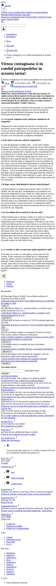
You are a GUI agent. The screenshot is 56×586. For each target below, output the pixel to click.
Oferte (15, 19)
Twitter (9, 284)
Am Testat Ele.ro (8, 438)
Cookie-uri (10, 524)
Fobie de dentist (17, 478)
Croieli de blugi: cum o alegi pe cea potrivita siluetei (22, 380)
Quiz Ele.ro (6, 430)
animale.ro (10, 553)
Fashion (29, 12)
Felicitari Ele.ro (7, 467)
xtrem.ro (9, 564)
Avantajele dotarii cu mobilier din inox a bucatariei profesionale (27, 349)
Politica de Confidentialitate (17, 528)
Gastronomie (15, 17)
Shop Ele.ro (6, 514)
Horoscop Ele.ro (8, 498)
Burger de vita (7, 502)
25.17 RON (6, 517)
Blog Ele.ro (6, 458)
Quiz (23, 17)
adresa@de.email (32, 370)
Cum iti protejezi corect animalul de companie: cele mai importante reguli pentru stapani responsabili (23, 360)
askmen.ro (10, 555)
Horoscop (5, 17)
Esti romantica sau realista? (12, 426)
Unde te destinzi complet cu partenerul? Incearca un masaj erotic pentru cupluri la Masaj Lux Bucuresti (27, 338)
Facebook (10, 281)
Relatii (11, 15)
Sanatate (18, 15)
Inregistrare (10, 37)
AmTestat (41, 17)
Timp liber (26, 15)
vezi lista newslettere (9, 376)
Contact (9, 537)
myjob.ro (10, 569)
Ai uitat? (4, 463)
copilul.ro (10, 571)
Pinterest (9, 286)
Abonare (5, 373)
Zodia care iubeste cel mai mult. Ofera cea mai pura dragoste (26, 494)
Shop (3, 19)
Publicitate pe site (13, 539)
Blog (35, 17)
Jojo (12, 472)
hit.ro (8, 560)
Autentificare (11, 34)
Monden (4, 15)
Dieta (23, 12)
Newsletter (10, 542)
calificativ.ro (11, 558)
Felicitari (29, 17)
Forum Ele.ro (6, 489)
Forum (48, 17)
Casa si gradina (14, 12)
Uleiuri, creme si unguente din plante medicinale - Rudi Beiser (26, 511)
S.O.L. (9, 544)
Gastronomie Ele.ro (9, 506)
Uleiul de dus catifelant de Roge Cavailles (18, 434)
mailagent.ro (11, 567)
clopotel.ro (10, 574)
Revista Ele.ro (7, 421)
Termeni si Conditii (14, 526)
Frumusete (37, 12)
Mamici (45, 12)
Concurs (9, 19)
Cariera (4, 12)
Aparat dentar (16, 484)
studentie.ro (11, 562)
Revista (7, 6)
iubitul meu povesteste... (11, 440)
